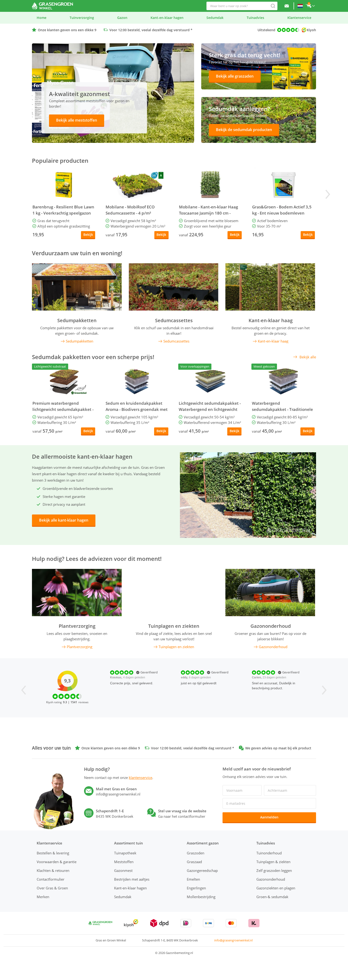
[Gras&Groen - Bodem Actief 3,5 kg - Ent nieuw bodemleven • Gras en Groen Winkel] (283, 185)
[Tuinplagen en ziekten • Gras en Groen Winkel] (174, 592)
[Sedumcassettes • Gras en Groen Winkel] (174, 287)
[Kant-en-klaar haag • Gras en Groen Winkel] (270, 287)
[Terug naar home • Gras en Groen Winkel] (52, 5)
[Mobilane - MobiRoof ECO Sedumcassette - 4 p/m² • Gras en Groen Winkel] (137, 185)
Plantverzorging (77, 626)
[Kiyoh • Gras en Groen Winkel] (131, 923)
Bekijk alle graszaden (235, 76)
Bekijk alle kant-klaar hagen (63, 520)
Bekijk (88, 234)
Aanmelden (269, 817)
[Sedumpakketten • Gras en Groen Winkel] (77, 287)
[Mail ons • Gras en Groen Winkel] (287, 6)
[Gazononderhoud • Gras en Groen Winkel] (270, 592)
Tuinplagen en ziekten (173, 626)
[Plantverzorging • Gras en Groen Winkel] (77, 592)
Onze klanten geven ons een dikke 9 (67, 30)
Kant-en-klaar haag (271, 320)
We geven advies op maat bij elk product (278, 748)
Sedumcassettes (174, 320)
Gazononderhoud (270, 626)
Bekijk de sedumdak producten (244, 129)
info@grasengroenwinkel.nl (233, 940)
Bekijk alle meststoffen (76, 120)
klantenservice (140, 777)
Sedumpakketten (77, 320)
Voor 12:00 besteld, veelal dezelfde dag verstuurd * (150, 30)
